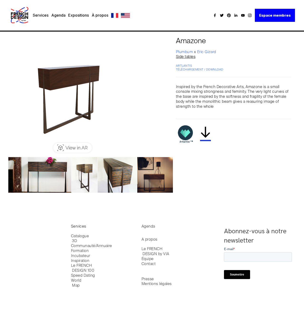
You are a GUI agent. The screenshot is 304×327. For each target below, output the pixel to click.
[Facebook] (215, 15)
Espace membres (275, 15)
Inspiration (80, 261)
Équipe (148, 259)
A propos (149, 240)
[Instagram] (250, 15)
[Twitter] (222, 15)
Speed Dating (83, 276)
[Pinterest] (229, 15)
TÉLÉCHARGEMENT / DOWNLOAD (199, 69)
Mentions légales (157, 284)
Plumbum (185, 52)
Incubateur (80, 256)
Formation (80, 251)
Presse (148, 279)
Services (40, 15)
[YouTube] (243, 15)
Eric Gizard (206, 52)
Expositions (78, 15)
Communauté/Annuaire (91, 246)
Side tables (185, 57)
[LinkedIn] (236, 15)
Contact (149, 264)
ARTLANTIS (184, 66)
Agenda (58, 15)
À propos (100, 15)
